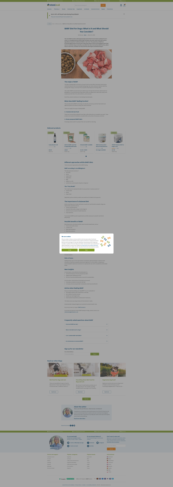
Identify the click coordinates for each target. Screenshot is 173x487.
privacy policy (84, 245)
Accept (69, 250)
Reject (86, 250)
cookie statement (94, 245)
